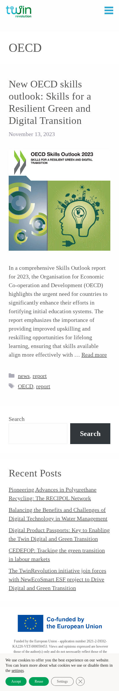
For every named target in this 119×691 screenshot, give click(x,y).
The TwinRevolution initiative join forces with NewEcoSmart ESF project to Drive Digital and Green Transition (57, 579)
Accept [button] (16, 681)
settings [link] (18, 670)
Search (17, 419)
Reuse (39, 681)
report (40, 376)
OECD (25, 386)
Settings (62, 681)
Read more (94, 354)
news (24, 376)
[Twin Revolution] (18, 11)
